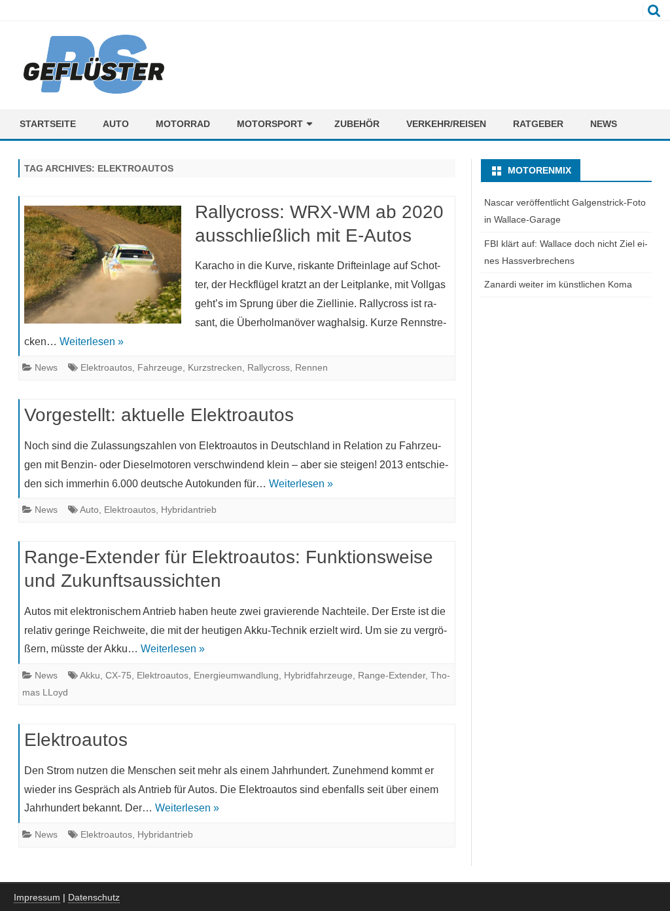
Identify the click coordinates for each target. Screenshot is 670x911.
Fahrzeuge (160, 367)
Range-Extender (391, 675)
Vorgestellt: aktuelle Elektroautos (159, 415)
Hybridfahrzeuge (318, 675)
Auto (116, 124)
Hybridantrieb (189, 509)
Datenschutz (94, 897)
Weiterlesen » (92, 341)
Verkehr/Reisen (446, 124)
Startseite (48, 124)
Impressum (37, 897)
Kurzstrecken (215, 367)
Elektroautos (106, 367)
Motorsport (270, 124)
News (603, 124)
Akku (90, 675)
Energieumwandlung (236, 675)
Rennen (311, 367)
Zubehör (356, 124)
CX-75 (118, 675)
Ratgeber (538, 124)
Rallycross (268, 367)
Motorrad (183, 124)
